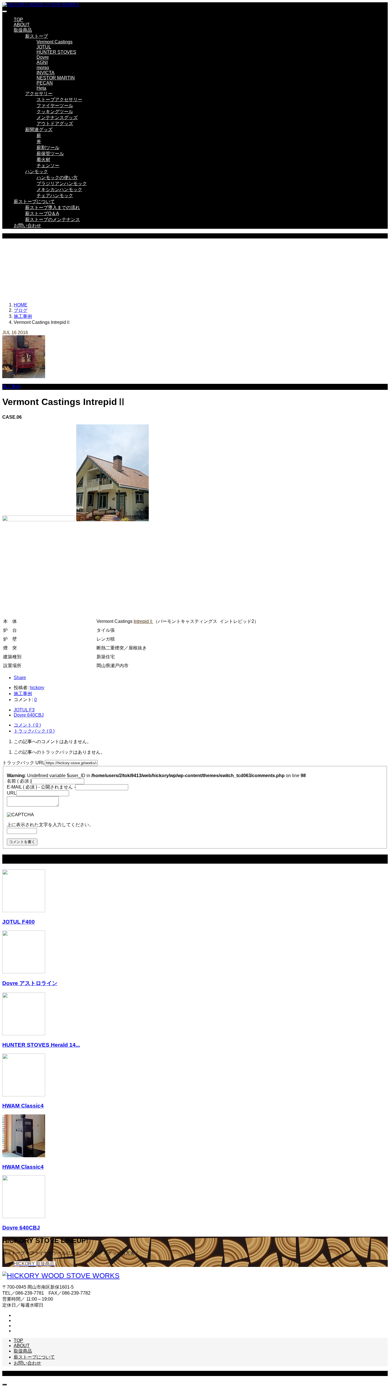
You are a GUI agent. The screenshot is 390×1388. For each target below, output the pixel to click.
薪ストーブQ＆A (42, 213)
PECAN (45, 83)
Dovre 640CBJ (21, 1228)
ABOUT (22, 24)
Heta (41, 88)
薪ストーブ (36, 36)
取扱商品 (23, 30)
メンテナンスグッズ (57, 117)
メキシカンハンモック (59, 189)
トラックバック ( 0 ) (34, 731)
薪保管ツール (50, 153)
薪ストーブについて (34, 201)
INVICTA (46, 72)
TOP (18, 19)
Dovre (43, 57)
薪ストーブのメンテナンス (52, 219)
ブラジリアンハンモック (62, 183)
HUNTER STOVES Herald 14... (41, 1045)
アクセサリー (39, 93)
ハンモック (36, 171)
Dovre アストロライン (29, 983)
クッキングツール (55, 111)
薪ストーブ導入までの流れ (52, 207)
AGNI (42, 62)
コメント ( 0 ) (27, 725)
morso (43, 67)
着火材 (43, 159)
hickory (37, 687)
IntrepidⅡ (143, 621)
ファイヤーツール (55, 105)
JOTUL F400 (18, 922)
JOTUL (44, 47)
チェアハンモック (55, 195)
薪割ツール (48, 147)
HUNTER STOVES (56, 52)
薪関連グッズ (39, 129)
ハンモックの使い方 (57, 177)
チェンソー (48, 165)
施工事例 (11, 386)
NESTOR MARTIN (56, 77)
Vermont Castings (55, 41)
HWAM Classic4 (23, 1106)
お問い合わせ (27, 225)
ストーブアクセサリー (59, 99)
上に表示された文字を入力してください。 (50, 824)
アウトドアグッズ (55, 123)
